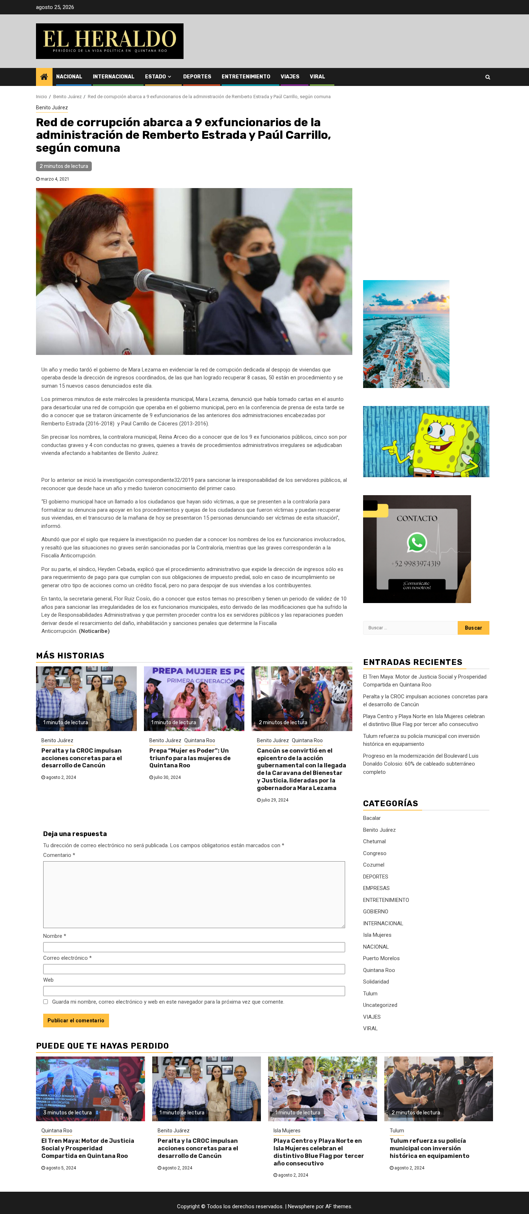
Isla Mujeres (377, 935)
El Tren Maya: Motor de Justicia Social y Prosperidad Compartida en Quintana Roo (87, 1148)
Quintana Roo (199, 740)
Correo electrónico (67, 958)
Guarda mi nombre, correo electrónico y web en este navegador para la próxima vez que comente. (168, 1002)
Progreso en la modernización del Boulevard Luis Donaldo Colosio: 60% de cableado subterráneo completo (421, 764)
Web (48, 980)
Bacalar (372, 818)
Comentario (59, 855)
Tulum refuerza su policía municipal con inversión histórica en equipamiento (429, 1148)
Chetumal (374, 841)
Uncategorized (380, 1005)
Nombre (54, 936)
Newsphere (301, 1206)
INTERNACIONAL (114, 77)
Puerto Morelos (381, 958)
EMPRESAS (376, 888)
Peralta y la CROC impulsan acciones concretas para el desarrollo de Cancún (81, 758)
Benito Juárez (52, 107)
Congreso (374, 853)
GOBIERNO (375, 911)
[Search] (487, 77)
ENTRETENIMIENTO (246, 77)
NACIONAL (69, 77)
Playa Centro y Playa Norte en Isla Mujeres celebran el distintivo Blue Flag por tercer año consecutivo (318, 1152)
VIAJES (290, 77)
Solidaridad (376, 981)
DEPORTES (197, 77)
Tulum (370, 993)
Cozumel (373, 865)
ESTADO (155, 77)
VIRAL (317, 77)
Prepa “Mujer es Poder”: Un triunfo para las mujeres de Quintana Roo (190, 758)
